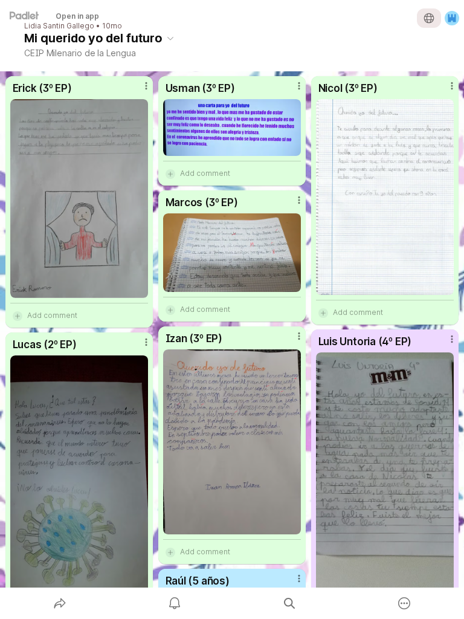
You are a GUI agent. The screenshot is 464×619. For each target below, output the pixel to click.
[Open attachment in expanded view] (79, 198)
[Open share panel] (60, 603)
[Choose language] (429, 18)
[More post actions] (138, 90)
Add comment (52, 315)
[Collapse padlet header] (170, 38)
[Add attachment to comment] (17, 315)
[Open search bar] (289, 603)
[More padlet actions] (404, 603)
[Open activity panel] (175, 603)
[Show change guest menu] (452, 18)
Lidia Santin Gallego (59, 26)
